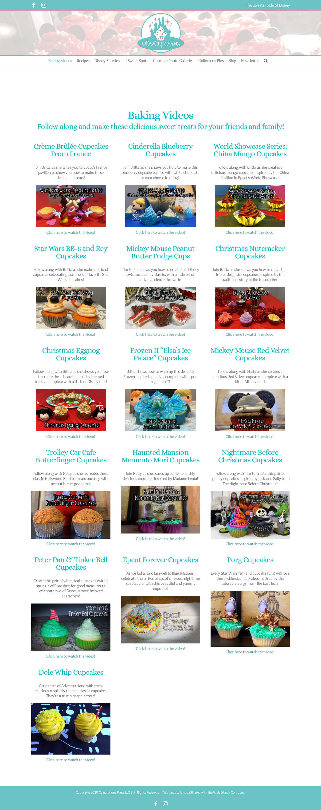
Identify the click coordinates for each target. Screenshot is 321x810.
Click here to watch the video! (70, 232)
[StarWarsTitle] (71, 289)
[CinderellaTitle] (160, 187)
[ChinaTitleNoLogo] (250, 187)
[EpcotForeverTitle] (160, 598)
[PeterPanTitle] (70, 605)
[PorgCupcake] (250, 593)
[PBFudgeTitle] (160, 289)
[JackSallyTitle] (250, 493)
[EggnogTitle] (71, 391)
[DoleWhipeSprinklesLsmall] (70, 705)
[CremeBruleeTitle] (71, 187)
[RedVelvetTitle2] (250, 391)
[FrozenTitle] (160, 391)
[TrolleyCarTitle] (70, 493)
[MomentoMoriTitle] (160, 488)
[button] (266, 60)
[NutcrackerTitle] (250, 289)
